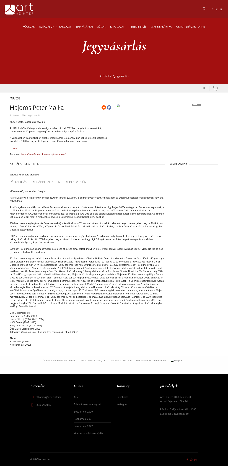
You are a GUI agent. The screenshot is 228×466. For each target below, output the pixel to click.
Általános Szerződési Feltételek (59, 360)
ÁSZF (77, 397)
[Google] (216, 9)
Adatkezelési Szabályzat (92, 360)
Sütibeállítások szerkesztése (151, 360)
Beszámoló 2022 (83, 426)
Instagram (122, 404)
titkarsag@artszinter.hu (49, 397)
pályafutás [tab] (18, 182)
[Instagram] (221, 9)
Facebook (122, 397)
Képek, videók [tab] (76, 182)
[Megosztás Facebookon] (109, 107)
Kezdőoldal (105, 76)
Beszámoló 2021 (83, 419)
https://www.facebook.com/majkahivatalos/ (43, 154)
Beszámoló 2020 (83, 411)
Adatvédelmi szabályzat (87, 404)
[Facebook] (212, 9)
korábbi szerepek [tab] (46, 182)
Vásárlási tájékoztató (120, 360)
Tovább (14, 148)
